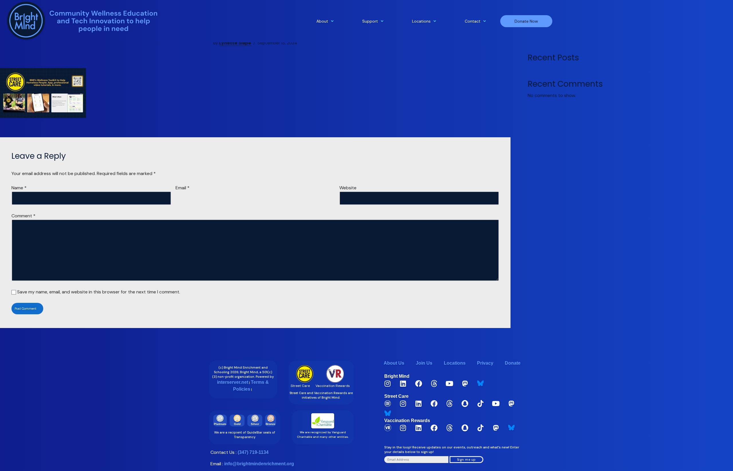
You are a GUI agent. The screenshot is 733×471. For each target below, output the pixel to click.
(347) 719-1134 (253, 452)
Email (183, 188)
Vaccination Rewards (407, 420)
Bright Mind (396, 376)
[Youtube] (449, 383)
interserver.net (232, 382)
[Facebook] (418, 383)
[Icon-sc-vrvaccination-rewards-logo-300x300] (387, 427)
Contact (472, 21)
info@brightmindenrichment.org (259, 463)
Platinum (220, 424)
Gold (237, 424)
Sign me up (466, 460)
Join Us (424, 363)
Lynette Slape (235, 43)
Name (19, 188)
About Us (394, 363)
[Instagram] (387, 383)
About (322, 21)
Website (347, 188)
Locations (421, 21)
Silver (255, 424)
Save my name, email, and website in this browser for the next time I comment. (98, 292)
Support (370, 21)
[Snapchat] (465, 403)
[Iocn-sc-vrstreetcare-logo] (387, 403)
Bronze (270, 424)
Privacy (485, 363)
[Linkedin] (403, 383)
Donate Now (526, 21)
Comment (23, 216)
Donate (513, 363)
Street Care (396, 396)
